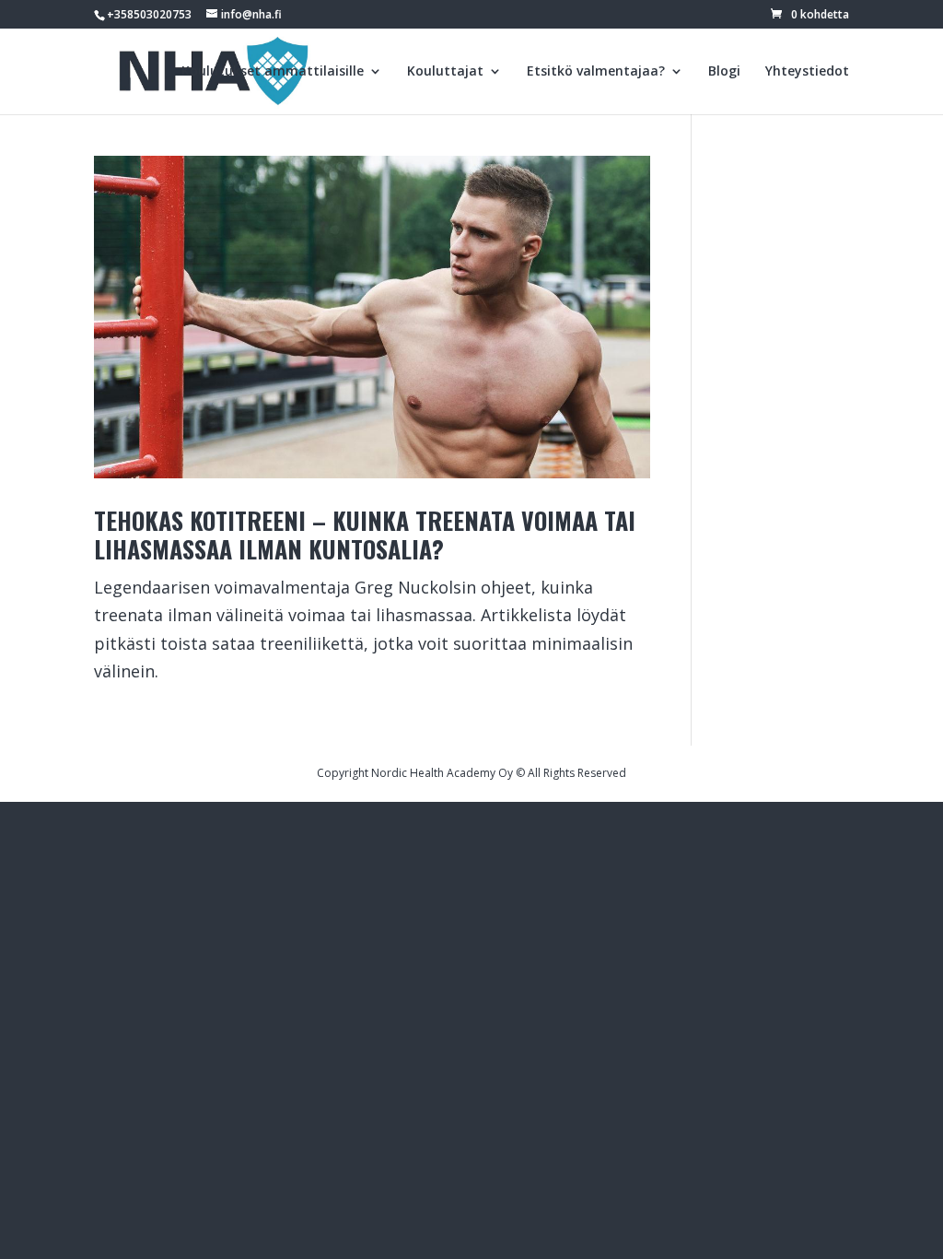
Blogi (724, 72)
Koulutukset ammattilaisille (272, 72)
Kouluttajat (445, 72)
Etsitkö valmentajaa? (596, 72)
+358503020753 (149, 14)
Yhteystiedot (807, 72)
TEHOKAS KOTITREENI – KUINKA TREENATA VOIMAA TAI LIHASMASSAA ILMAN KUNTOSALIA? (364, 534)
